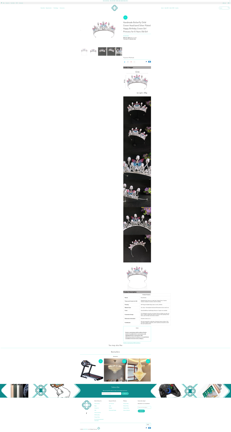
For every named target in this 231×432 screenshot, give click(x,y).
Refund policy (97, 414)
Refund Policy (126, 405)
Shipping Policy (126, 408)
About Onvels (97, 403)
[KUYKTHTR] (114, 8)
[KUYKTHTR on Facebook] (86, 413)
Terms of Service (126, 410)
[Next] (121, 30)
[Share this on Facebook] (128, 62)
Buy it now (144, 52)
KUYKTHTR (126, 35)
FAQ (95, 410)
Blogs (95, 405)
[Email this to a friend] (134, 62)
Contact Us (96, 408)
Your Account (111, 403)
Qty (124, 46)
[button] (49, 8)
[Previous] (81, 30)
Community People (112, 410)
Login (110, 405)
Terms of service (97, 412)
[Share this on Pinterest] (131, 62)
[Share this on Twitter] (124, 62)
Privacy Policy (97, 417)
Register (110, 408)
